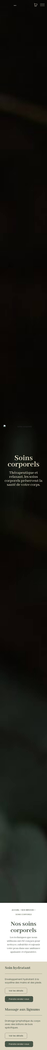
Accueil (15, 910)
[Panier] (35, 5)
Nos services (27, 910)
